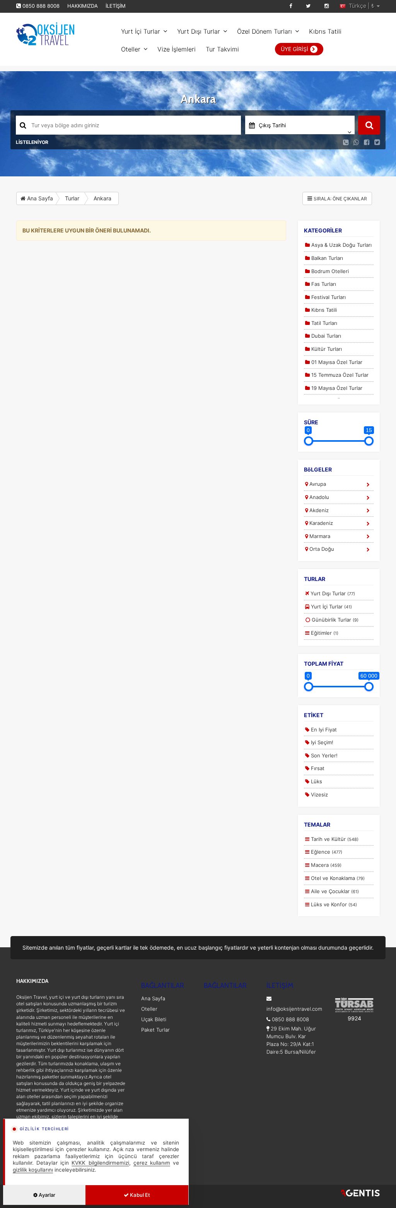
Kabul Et (139, 1195)
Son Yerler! (323, 755)
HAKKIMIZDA (82, 6)
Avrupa (317, 484)
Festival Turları (328, 297)
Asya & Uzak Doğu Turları (341, 245)
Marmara (319, 536)
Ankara (102, 198)
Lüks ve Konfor (333, 904)
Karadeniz (320, 523)
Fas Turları (323, 284)
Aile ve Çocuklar (334, 891)
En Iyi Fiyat (323, 729)
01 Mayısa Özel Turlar (336, 362)
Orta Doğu (321, 549)
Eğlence (325, 852)
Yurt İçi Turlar (140, 31)
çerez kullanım (151, 1163)
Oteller (130, 49)
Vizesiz (318, 794)
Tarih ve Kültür (333, 839)
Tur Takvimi (222, 49)
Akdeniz (318, 510)
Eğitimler (323, 633)
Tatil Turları (323, 323)
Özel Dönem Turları (264, 31)
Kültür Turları (326, 349)
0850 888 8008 (41, 6)
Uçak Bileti (153, 1019)
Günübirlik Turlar (334, 620)
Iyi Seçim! (321, 742)
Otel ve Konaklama (337, 878)
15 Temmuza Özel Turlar (339, 375)
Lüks (315, 781)
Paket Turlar (155, 1030)
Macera (325, 865)
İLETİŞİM (116, 6)
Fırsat (316, 768)
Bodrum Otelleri (329, 271)
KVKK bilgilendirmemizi (100, 1163)
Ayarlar (46, 1195)
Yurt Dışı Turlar (198, 31)
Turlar (72, 198)
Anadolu (318, 497)
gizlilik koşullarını (33, 1170)
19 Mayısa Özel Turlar (336, 388)
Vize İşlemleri (176, 49)
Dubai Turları (325, 336)
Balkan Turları (326, 258)
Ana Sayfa (39, 198)
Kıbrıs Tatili (325, 31)
